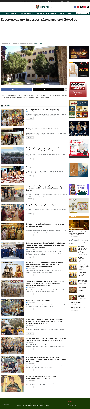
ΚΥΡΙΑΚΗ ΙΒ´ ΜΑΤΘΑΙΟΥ (75, 302)
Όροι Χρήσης (34, 403)
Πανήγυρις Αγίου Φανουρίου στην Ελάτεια (42, 129)
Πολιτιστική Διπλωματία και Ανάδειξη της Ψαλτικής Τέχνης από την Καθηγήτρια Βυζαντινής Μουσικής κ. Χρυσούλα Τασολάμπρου (45, 245)
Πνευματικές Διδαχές (53, 1)
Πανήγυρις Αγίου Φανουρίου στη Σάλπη (40, 167)
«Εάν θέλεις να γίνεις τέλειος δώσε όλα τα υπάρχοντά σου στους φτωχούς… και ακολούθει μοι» (78, 233)
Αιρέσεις (67, 1)
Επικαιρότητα (27, 1)
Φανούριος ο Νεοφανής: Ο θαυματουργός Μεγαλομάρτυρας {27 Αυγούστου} (41, 377)
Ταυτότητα (19, 403)
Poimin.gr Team (38, 43)
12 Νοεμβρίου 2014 (74, 304)
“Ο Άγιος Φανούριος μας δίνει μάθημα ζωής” (42, 110)
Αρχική (22, 1)
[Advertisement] (45, 32)
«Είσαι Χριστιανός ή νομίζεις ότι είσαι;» (83, 280)
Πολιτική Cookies (20, 405)
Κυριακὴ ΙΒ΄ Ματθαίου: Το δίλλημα (81, 258)
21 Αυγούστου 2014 (74, 310)
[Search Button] (88, 13)
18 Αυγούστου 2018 (82, 292)
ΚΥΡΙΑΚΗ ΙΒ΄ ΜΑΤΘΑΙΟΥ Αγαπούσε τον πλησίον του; (78, 308)
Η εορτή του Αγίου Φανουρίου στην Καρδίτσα (42, 205)
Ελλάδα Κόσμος (5, 243)
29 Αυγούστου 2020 (82, 269)
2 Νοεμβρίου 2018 (30, 43)
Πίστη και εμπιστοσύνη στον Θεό (38, 300)
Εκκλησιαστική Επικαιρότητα (19, 43)
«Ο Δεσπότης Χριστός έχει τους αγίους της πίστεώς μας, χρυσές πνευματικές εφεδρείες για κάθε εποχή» (46, 339)
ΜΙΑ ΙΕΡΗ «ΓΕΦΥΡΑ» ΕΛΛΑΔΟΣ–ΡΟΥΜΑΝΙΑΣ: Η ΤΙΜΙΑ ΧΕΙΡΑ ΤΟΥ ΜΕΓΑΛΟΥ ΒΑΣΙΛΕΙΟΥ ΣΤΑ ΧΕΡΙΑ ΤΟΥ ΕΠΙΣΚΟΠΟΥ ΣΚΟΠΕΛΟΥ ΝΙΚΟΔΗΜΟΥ (44, 264)
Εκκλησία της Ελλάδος (7, 43)
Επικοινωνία (26, 403)
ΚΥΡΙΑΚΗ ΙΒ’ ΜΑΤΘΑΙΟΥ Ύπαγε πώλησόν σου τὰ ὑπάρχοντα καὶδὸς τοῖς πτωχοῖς (82, 249)
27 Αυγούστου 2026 (31, 111)
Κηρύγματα (38, 1)
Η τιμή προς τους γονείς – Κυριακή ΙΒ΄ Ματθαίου (83, 274)
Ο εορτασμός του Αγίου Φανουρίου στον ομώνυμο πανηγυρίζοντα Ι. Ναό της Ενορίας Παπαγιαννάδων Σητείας (45, 188)
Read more (30, 118)
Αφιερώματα (62, 1)
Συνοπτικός (33, 1)
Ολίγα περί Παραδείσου (81, 295)
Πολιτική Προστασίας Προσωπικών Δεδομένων (49, 403)
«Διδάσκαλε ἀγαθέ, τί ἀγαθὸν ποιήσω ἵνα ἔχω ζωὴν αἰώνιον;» (83, 266)
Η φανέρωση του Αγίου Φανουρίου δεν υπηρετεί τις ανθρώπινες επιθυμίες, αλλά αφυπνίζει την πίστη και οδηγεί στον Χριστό (46, 359)
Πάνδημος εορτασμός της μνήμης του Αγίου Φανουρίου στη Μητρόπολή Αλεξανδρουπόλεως (46, 149)
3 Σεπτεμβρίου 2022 (73, 236)
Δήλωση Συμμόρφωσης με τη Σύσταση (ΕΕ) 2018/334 (37, 405)
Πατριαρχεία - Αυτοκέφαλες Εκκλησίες (10, 186)
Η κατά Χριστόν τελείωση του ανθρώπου (82, 289)
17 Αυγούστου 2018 (82, 298)
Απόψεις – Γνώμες (45, 1)
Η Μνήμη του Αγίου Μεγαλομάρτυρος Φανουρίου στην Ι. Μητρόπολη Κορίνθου (46, 225)
